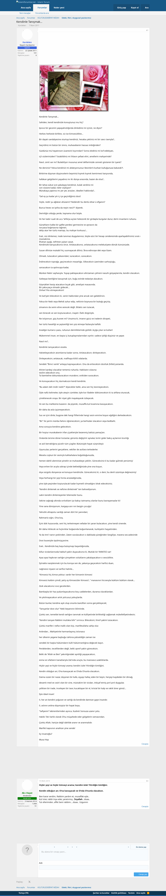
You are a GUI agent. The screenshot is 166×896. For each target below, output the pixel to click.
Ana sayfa (26, 7)
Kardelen (22, 25)
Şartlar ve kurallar (101, 893)
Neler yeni (59, 7)
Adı (40, 863)
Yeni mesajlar (25, 13)
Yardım (131, 893)
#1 (147, 30)
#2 (147, 781)
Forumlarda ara (42, 13)
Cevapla (145, 744)
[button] (67, 7)
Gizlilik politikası (118, 893)
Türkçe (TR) (23, 893)
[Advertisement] (93, 49)
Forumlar (42, 7)
